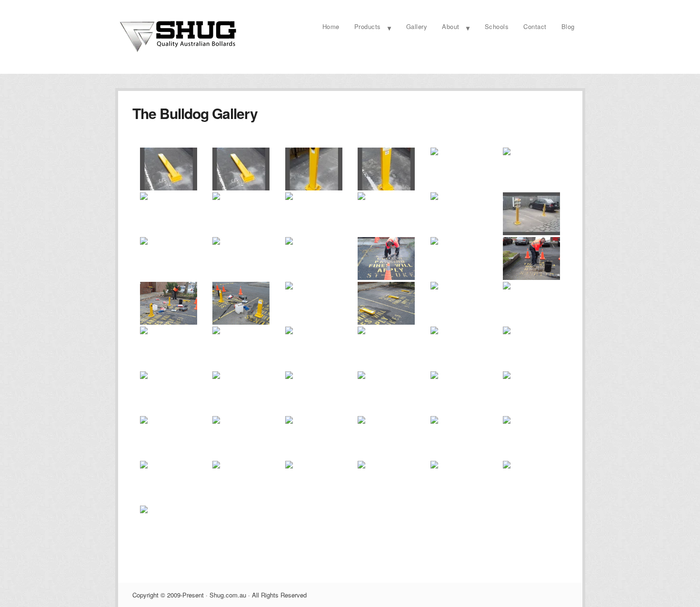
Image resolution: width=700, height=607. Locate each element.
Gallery (417, 26)
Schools (497, 26)
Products (367, 26)
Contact (535, 26)
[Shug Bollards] (177, 52)
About (451, 26)
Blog (568, 26)
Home (331, 26)
